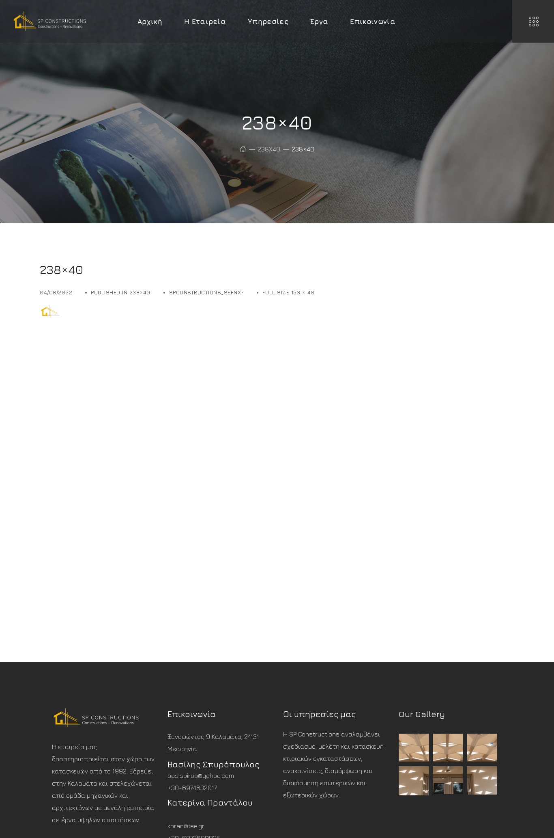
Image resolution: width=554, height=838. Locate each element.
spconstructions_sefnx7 (206, 292)
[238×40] (71, 309)
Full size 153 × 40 (288, 292)
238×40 (139, 292)
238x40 (269, 149)
